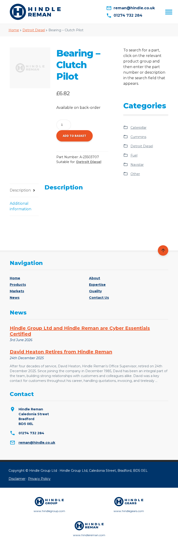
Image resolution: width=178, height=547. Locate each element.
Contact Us (99, 298)
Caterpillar (138, 128)
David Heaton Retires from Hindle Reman (61, 352)
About (94, 278)
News (14, 298)
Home (14, 30)
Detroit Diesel (33, 30)
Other (135, 174)
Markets (17, 291)
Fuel (133, 155)
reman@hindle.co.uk (37, 442)
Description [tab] (20, 190)
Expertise (97, 285)
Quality (95, 291)
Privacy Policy (39, 479)
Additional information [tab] (20, 206)
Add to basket (74, 136)
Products (18, 285)
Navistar (137, 165)
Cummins (138, 137)
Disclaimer (17, 479)
